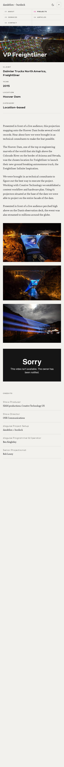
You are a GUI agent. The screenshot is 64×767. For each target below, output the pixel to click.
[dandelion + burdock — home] (14, 5)
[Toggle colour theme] (53, 5)
